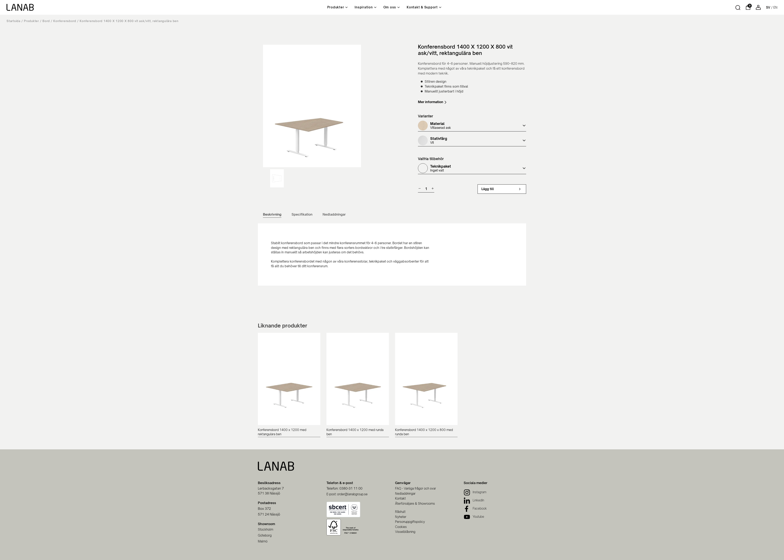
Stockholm (265, 529)
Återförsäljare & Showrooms (415, 503)
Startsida (13, 21)
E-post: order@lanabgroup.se (347, 494)
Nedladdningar (405, 493)
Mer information (430, 102)
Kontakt (400, 498)
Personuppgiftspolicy (410, 522)
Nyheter (400, 517)
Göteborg (265, 535)
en (775, 7)
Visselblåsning (405, 532)
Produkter (31, 21)
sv (768, 7)
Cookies (401, 527)
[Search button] (737, 7)
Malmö (262, 541)
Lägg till (487, 189)
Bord (46, 21)
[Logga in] (758, 9)
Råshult (400, 512)
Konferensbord (64, 21)
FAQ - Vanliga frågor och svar (415, 488)
